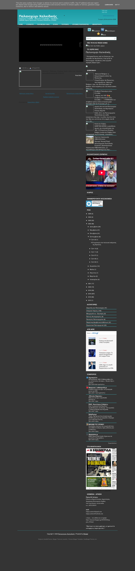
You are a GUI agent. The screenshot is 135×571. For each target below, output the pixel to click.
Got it (117, 4)
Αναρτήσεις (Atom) (33, 102)
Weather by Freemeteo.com (92, 195)
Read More (78, 75)
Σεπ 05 (93, 259)
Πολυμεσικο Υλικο (43, 24)
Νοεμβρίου (93, 230)
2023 (89, 220)
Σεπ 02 (93, 262)
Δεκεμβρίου (94, 227)
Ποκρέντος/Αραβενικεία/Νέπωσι (97, 322)
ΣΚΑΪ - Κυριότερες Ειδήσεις (98, 404)
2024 (89, 217)
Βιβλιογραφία (97, 24)
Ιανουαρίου (93, 279)
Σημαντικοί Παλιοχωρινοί (95, 325)
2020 (89, 287)
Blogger (85, 534)
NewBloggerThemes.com (90, 539)
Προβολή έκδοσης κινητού (51, 97)
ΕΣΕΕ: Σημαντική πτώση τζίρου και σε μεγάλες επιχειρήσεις (100, 437)
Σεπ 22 (93, 240)
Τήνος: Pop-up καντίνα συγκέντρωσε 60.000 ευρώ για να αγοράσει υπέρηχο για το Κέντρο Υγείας (101, 417)
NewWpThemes (48, 539)
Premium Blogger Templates (75, 539)
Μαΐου (92, 269)
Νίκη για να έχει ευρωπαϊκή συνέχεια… (98, 398)
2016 (89, 297)
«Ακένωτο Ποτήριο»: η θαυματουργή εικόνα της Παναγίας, (103, 76)
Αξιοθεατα (30, 24)
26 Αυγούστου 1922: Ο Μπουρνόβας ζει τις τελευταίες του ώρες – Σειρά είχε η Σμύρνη (101, 381)
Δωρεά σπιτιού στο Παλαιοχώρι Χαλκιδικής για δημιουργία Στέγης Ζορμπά (105, 108)
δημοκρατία (93, 378)
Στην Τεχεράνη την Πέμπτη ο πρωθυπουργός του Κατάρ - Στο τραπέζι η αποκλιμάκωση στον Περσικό (101, 407)
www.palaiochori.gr (108, 15)
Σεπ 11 (93, 252)
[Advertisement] (63, 556)
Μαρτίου (93, 276)
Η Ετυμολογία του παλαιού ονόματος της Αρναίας (49, 65)
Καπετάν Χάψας (100, 124)
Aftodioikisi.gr (93, 434)
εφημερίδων (107, 490)
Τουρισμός (65, 24)
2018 (89, 294)
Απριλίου (93, 273)
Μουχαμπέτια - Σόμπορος (95, 314)
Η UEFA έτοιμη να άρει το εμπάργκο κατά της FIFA (100, 390)
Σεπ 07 (93, 255)
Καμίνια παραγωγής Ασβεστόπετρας (102, 138)
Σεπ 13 (93, 249)
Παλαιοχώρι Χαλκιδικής (38, 16)
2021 (89, 283)
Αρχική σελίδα (50, 93)
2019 (89, 290)
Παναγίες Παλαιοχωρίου (94, 319)
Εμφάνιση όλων (112, 443)
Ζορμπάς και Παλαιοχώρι (95, 308)
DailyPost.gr (93, 414)
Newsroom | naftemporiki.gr (98, 388)
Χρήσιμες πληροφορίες (80, 24)
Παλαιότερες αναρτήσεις (75, 93)
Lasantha (65, 539)
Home (21, 24)
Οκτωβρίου (93, 233)
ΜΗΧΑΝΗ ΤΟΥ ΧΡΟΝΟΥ (96, 424)
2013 (89, 300)
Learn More (109, 4)
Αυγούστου (93, 266)
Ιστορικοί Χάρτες (92, 311)
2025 (89, 214)
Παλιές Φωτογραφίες (93, 316)
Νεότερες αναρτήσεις (27, 93)
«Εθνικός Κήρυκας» (95, 396)
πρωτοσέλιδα (98, 490)
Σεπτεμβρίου (94, 237)
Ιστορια (55, 24)
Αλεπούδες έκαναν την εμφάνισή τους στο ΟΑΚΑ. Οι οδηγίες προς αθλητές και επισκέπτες (101, 427)
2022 (89, 224)
